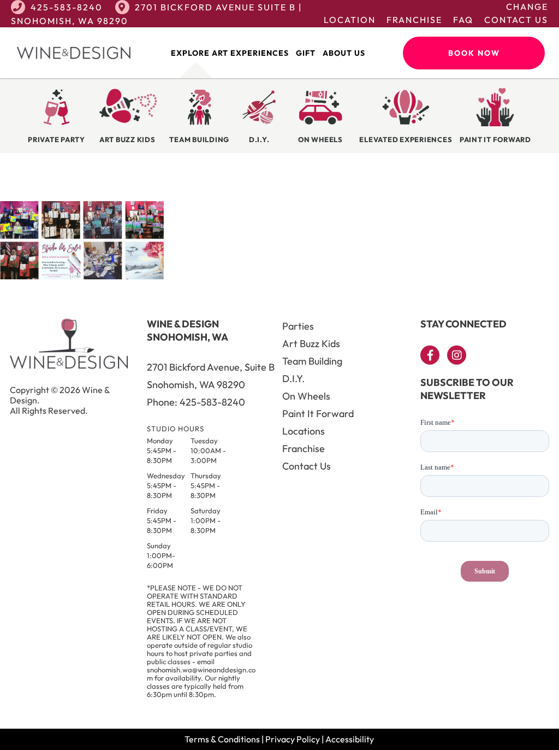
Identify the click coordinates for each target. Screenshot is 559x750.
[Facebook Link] (429, 355)
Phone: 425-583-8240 (196, 402)
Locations (303, 431)
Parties (298, 326)
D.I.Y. (293, 378)
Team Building (312, 361)
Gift (306, 53)
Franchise (414, 19)
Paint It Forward (318, 413)
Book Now (474, 53)
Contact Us (516, 19)
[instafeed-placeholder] (82, 276)
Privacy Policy (292, 739)
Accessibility (349, 739)
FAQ (463, 19)
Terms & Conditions (222, 739)
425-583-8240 (67, 7)
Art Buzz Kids (311, 343)
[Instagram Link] (456, 355)
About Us (344, 53)
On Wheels (306, 396)
